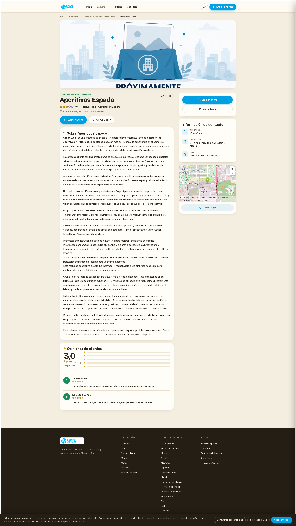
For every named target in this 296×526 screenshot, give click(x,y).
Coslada (165, 510)
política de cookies (53, 521)
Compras (73, 16)
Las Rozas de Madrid (171, 481)
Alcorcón (165, 453)
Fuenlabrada (167, 443)
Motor (124, 462)
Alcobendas (167, 496)
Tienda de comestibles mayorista (99, 16)
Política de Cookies (211, 462)
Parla (163, 505)
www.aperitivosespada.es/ (204, 155)
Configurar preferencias (230, 519)
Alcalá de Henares (170, 448)
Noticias (117, 6)
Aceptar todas (282, 519)
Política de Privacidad (212, 453)
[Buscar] (204, 6)
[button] (148, 54)
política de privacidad (74, 521)
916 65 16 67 (196, 133)
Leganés (165, 467)
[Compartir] (170, 96)
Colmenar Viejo (169, 472)
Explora (101, 6)
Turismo (125, 467)
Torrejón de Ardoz (170, 486)
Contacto (132, 6)
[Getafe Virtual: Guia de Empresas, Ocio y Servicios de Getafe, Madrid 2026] (70, 7)
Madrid (164, 477)
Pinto (163, 501)
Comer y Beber (128, 453)
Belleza (124, 448)
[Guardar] (162, 96)
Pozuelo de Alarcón (171, 491)
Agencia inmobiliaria (131, 472)
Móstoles (165, 462)
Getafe (164, 458)
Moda (124, 458)
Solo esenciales (258, 519)
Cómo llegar (103, 119)
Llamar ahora (75, 119)
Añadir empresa (224, 6)
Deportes (126, 443)
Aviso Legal (206, 458)
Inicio (89, 6)
